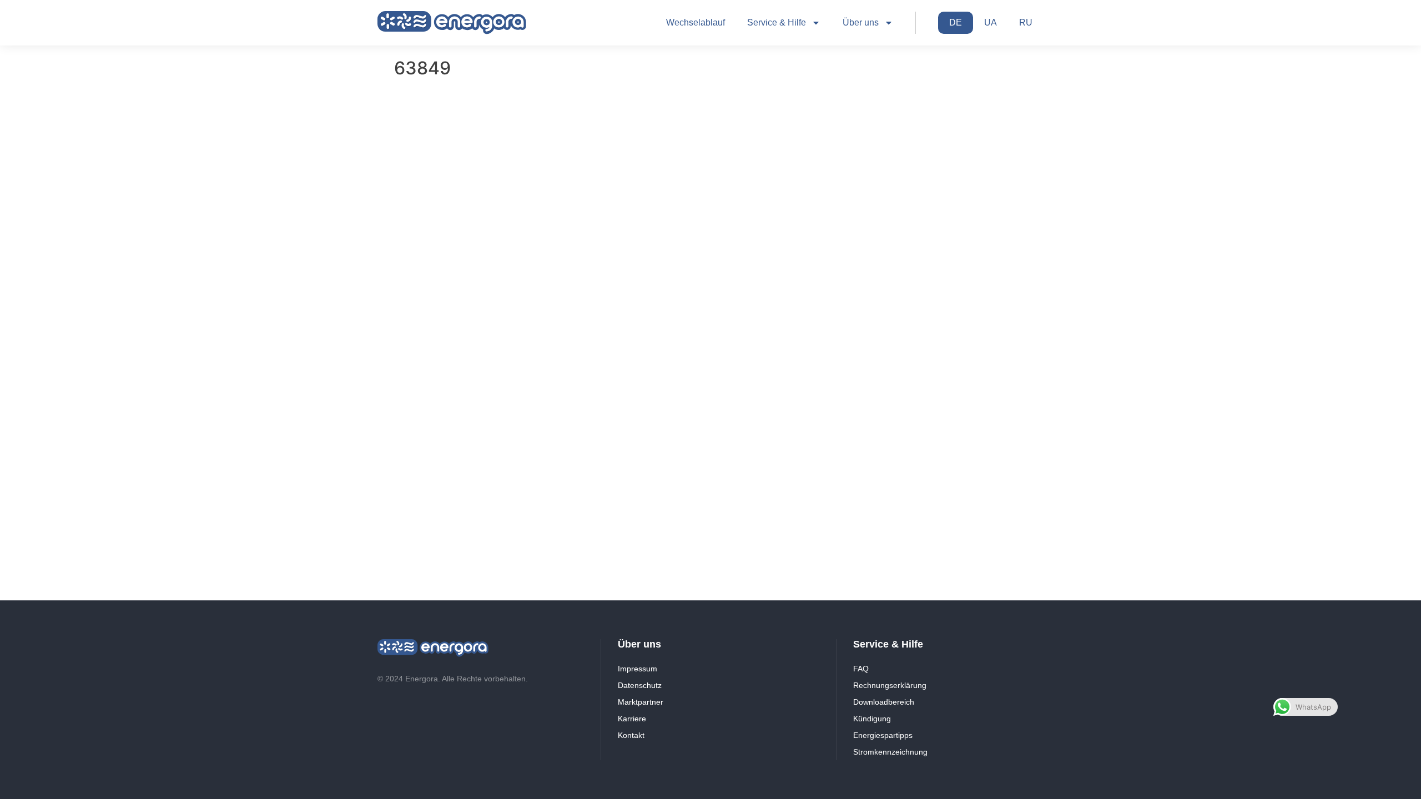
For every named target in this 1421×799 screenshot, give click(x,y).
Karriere (632, 718)
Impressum (637, 668)
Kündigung (872, 718)
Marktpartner (640, 701)
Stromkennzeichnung (890, 751)
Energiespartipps (883, 735)
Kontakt (631, 735)
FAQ (861, 668)
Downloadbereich (883, 701)
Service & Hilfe (776, 22)
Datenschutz (640, 685)
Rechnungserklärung (889, 685)
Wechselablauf (695, 22)
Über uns (861, 22)
